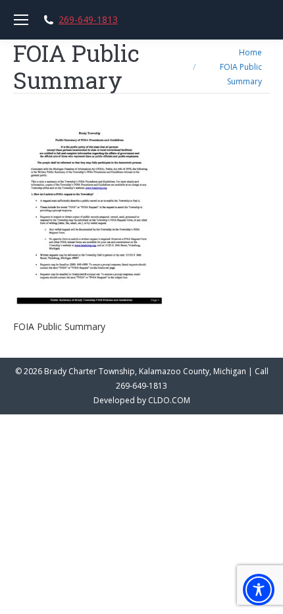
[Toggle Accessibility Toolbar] (258, 589)
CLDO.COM (169, 400)
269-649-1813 (88, 20)
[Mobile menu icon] (21, 20)
